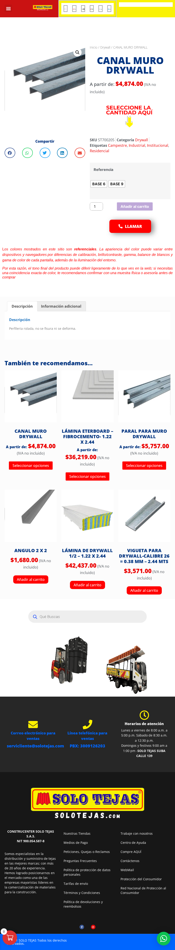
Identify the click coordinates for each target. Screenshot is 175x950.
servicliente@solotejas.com (35, 746)
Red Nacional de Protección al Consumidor (143, 890)
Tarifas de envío (76, 883)
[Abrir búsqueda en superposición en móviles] (87, 616)
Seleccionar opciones (31, 465)
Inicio (93, 47)
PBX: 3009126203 (87, 746)
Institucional (157, 145)
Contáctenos (130, 861)
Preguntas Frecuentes (80, 861)
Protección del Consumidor (141, 879)
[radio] (99, 183)
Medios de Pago (76, 842)
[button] (8, 8)
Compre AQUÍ (131, 852)
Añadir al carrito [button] (31, 579)
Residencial (99, 150)
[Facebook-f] (82, 927)
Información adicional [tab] (61, 306)
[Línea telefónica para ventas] (87, 724)
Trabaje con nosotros (137, 833)
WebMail (127, 870)
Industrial (137, 145)
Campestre (117, 145)
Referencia (103, 169)
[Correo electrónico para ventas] (33, 724)
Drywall (105, 47)
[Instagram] (93, 927)
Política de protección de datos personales (87, 872)
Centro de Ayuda (133, 842)
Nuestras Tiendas (77, 833)
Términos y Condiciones (82, 893)
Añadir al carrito (135, 206)
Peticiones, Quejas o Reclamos (87, 852)
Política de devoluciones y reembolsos (83, 904)
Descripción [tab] (22, 306)
